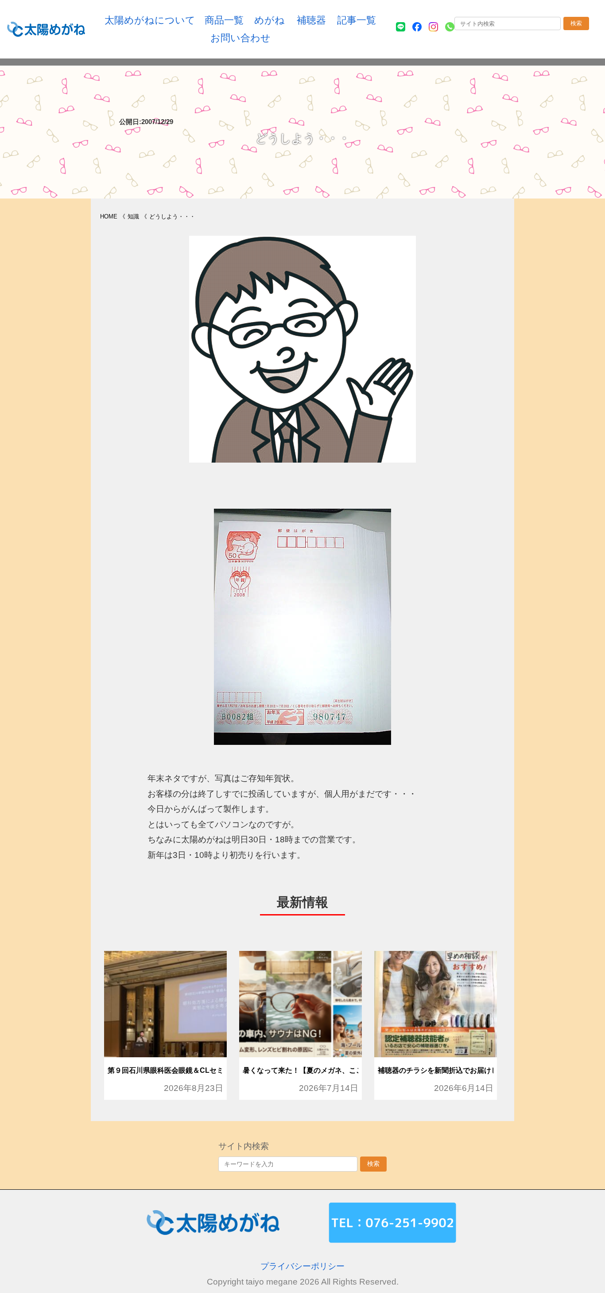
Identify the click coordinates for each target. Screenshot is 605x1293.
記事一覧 (356, 20)
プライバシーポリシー (302, 1266)
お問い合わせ (240, 37)
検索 (576, 23)
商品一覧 (224, 20)
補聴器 (311, 20)
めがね (269, 20)
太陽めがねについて (150, 20)
